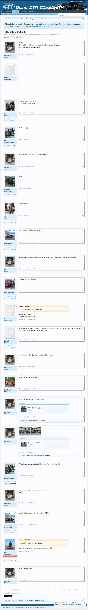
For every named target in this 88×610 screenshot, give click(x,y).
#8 (83, 268)
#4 (83, 166)
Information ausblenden (84, 602)
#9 (83, 291)
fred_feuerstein (9, 292)
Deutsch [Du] (5, 605)
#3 (83, 139)
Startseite (8, 11)
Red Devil (7, 390)
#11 (83, 340)
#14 (83, 417)
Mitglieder (31, 11)
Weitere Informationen (41, 26)
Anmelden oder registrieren (76, 1)
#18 (83, 524)
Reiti (5, 552)
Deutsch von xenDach (42, 607)
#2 (83, 112)
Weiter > (18, 37)
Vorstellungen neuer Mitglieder (25, 34)
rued (5, 140)
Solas (6, 114)
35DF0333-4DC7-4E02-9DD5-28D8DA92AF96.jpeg (41, 442)
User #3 (6, 319)
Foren (15, 11)
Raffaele (7, 341)
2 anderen (41, 455)
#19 (83, 551)
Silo (5, 216)
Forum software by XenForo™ (17, 607)
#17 (83, 502)
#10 (83, 319)
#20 (83, 580)
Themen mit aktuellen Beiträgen (24, 14)
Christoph (45, 34)
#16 (83, 475)
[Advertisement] (51, 79)
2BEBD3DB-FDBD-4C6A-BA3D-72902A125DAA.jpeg (41, 407)
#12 (83, 366)
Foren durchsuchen (8, 14)
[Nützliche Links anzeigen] (83, 19)
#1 (83, 54)
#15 (83, 452)
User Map (23, 11)
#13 (83, 389)
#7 (83, 242)
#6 (83, 215)
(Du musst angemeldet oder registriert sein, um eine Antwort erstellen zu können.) (63, 589)
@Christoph (32, 101)
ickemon (7, 189)
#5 (83, 188)
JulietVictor (8, 243)
